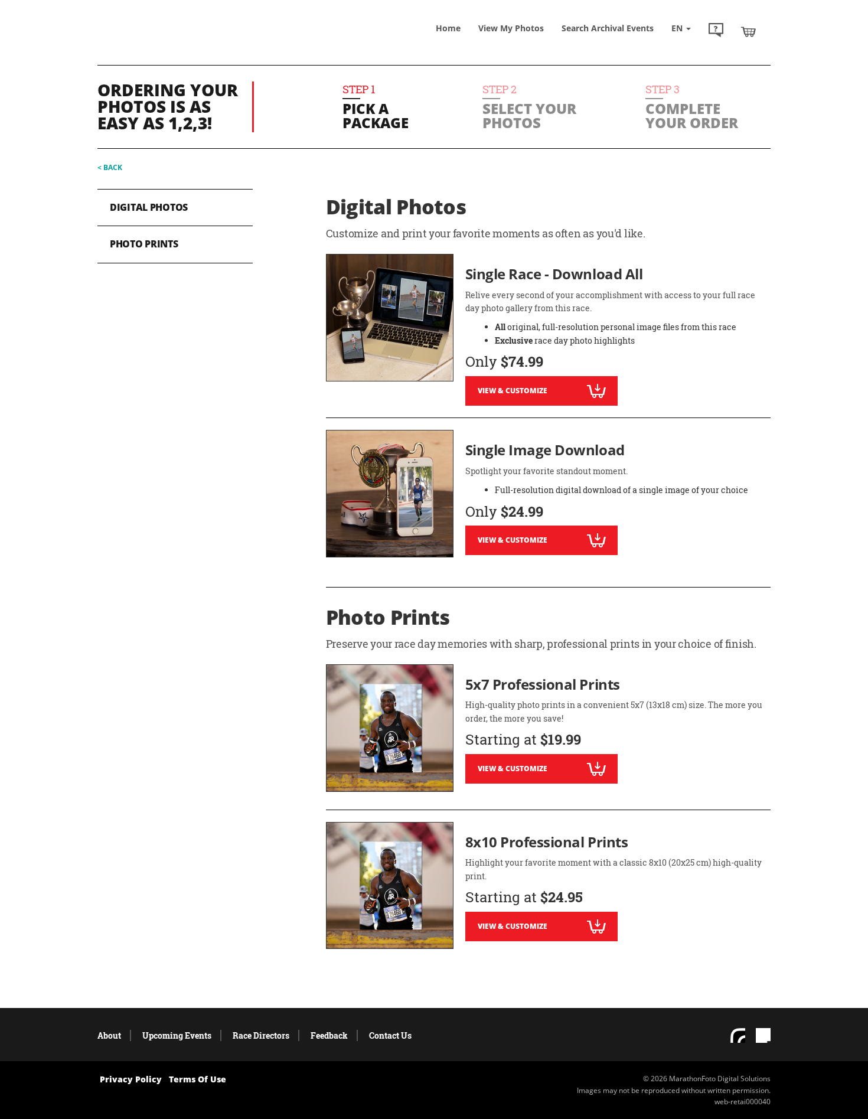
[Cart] (748, 31)
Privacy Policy (131, 1079)
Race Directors (261, 1035)
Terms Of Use (197, 1079)
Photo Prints (144, 243)
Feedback (329, 1035)
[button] (716, 31)
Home (448, 28)
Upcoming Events (176, 1035)
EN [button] (678, 28)
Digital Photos (149, 207)
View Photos (511, 28)
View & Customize (512, 391)
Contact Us (390, 1035)
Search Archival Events (608, 28)
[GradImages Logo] (183, 43)
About (109, 1035)
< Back (109, 167)
